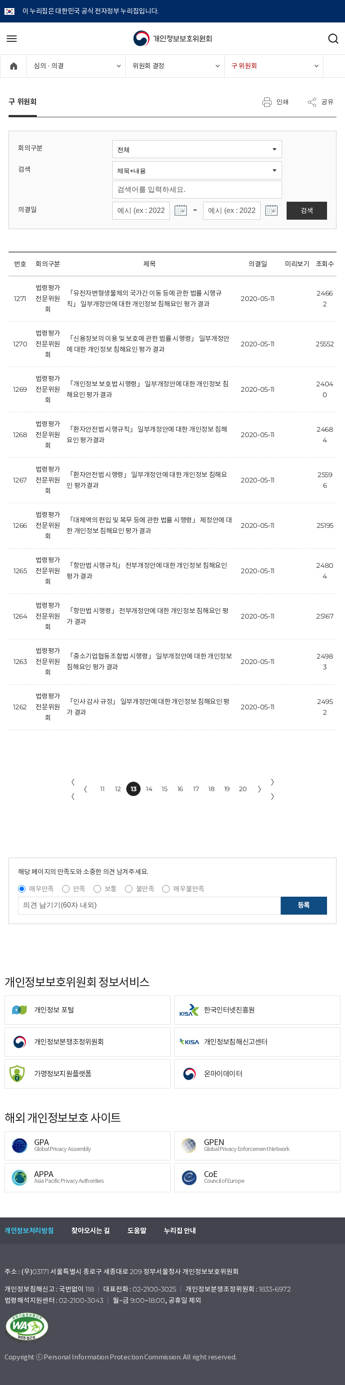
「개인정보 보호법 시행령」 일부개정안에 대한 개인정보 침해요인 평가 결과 (147, 389)
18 (211, 789)
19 (227, 789)
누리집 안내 (180, 1230)
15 (164, 789)
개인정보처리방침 (28, 1230)
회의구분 (30, 148)
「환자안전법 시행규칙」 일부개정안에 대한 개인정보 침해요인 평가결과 (146, 434)
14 (149, 789)
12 (117, 789)
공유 (327, 101)
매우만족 (41, 889)
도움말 (137, 1230)
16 (180, 789)
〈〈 (71, 789)
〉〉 (274, 789)
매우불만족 (188, 889)
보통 (111, 889)
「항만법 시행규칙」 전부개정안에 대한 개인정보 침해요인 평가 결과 (146, 570)
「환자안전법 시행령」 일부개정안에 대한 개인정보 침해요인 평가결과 (146, 480)
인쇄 (282, 101)
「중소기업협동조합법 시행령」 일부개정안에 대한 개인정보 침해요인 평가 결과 (149, 661)
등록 (304, 905)
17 (196, 789)
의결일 (27, 209)
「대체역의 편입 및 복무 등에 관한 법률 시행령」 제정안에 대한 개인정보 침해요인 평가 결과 (149, 525)
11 (102, 789)
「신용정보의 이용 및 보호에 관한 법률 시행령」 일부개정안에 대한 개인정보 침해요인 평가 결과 (148, 344)
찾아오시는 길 (90, 1230)
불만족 (145, 889)
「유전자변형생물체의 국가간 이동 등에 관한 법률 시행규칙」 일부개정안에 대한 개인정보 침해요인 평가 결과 (143, 298)
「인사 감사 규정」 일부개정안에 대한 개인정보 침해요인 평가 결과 (148, 707)
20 (242, 789)
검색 (24, 169)
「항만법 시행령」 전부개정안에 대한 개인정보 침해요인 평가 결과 (147, 616)
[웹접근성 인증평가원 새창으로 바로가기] (172, 1328)
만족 (79, 889)
